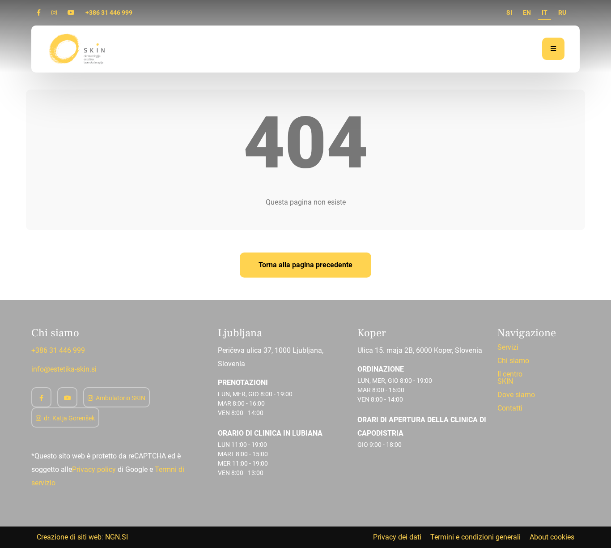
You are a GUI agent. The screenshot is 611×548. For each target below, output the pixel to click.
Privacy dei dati (397, 537)
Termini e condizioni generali (475, 537)
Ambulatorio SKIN (120, 398)
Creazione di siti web (69, 537)
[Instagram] (54, 13)
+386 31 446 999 (108, 12)
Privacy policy (94, 469)
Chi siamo (513, 360)
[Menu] (553, 49)
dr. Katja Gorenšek (69, 418)
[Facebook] (38, 13)
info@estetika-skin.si (64, 369)
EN (527, 12)
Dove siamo (516, 394)
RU (562, 12)
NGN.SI (116, 537)
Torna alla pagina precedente (305, 265)
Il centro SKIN (509, 378)
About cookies (552, 537)
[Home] (78, 48)
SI (509, 12)
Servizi (507, 347)
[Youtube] (71, 13)
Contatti (509, 408)
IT (544, 12)
